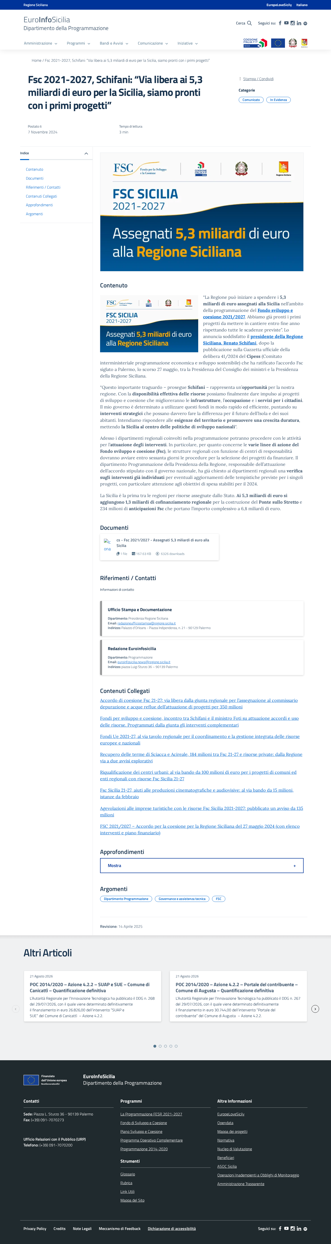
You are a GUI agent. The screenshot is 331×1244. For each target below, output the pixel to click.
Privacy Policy (35, 1228)
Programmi (76, 43)
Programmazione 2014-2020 (144, 1149)
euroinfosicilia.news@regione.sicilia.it (144, 662)
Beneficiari (225, 1157)
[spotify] (305, 23)
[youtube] (286, 23)
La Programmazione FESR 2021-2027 (151, 1114)
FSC (218, 898)
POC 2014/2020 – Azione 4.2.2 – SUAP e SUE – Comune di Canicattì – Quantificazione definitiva (90, 987)
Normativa (225, 1140)
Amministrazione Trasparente (240, 1184)
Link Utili (127, 1191)
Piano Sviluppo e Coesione (141, 1131)
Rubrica (126, 1183)
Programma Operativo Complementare (151, 1140)
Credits (60, 1228)
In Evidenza (278, 99)
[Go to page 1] (154, 1046)
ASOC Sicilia (227, 1166)
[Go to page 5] (176, 1046)
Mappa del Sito (132, 1200)
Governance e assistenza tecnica (182, 898)
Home (36, 60)
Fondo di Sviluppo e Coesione (143, 1123)
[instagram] (293, 23)
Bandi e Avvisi (111, 43)
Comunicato (251, 99)
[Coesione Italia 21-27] (255, 43)
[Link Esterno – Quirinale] (293, 43)
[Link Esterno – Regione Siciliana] (304, 43)
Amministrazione (38, 43)
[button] (56, 153)
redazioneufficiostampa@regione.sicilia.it (147, 623)
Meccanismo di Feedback (120, 1228)
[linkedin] (299, 23)
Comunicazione (150, 43)
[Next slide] (315, 1009)
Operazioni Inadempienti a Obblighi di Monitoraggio (258, 1175)
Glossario (127, 1174)
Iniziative (185, 43)
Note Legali (82, 1228)
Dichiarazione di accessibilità (172, 1228)
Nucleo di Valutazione (234, 1149)
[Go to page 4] (170, 1046)
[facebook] (280, 23)
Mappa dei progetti (232, 1131)
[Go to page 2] (160, 1046)
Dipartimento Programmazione (126, 898)
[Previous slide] (16, 1009)
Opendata (225, 1123)
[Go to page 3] (165, 1046)
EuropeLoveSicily (279, 4)
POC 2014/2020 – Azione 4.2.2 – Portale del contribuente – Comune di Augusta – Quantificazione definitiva (237, 987)
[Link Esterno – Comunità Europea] (278, 43)
